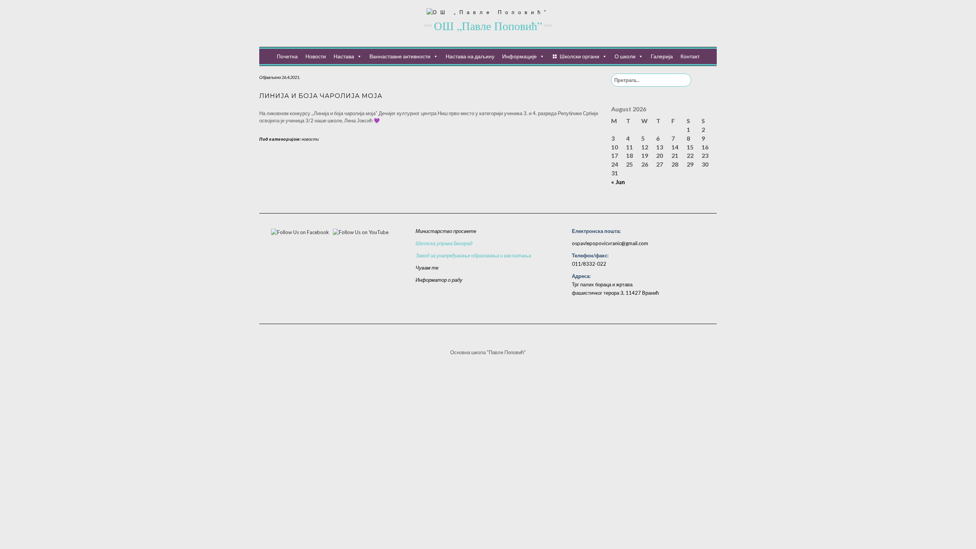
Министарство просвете (446, 231)
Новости (315, 56)
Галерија (662, 56)
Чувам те (427, 268)
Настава (344, 56)
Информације (519, 56)
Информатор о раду (439, 280)
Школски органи (579, 56)
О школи (625, 56)
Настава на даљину (470, 56)
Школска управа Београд (444, 243)
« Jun (618, 181)
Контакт (690, 56)
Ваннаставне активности (399, 56)
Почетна (287, 56)
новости (310, 138)
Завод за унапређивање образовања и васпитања (473, 255)
